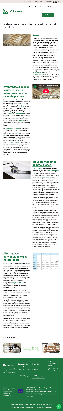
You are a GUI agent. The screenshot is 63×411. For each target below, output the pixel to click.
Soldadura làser (23, 364)
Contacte (35, 370)
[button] (58, 406)
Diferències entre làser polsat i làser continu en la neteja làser (31, 347)
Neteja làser (36, 364)
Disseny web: (44, 407)
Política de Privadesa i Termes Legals (23, 407)
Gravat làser (36, 367)
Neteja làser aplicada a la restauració (51, 349)
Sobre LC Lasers (24, 370)
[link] (9, 365)
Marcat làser (22, 367)
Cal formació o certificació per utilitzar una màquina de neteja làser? (12, 347)
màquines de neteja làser (12, 99)
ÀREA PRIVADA (36, 376)
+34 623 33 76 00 (55, 369)
